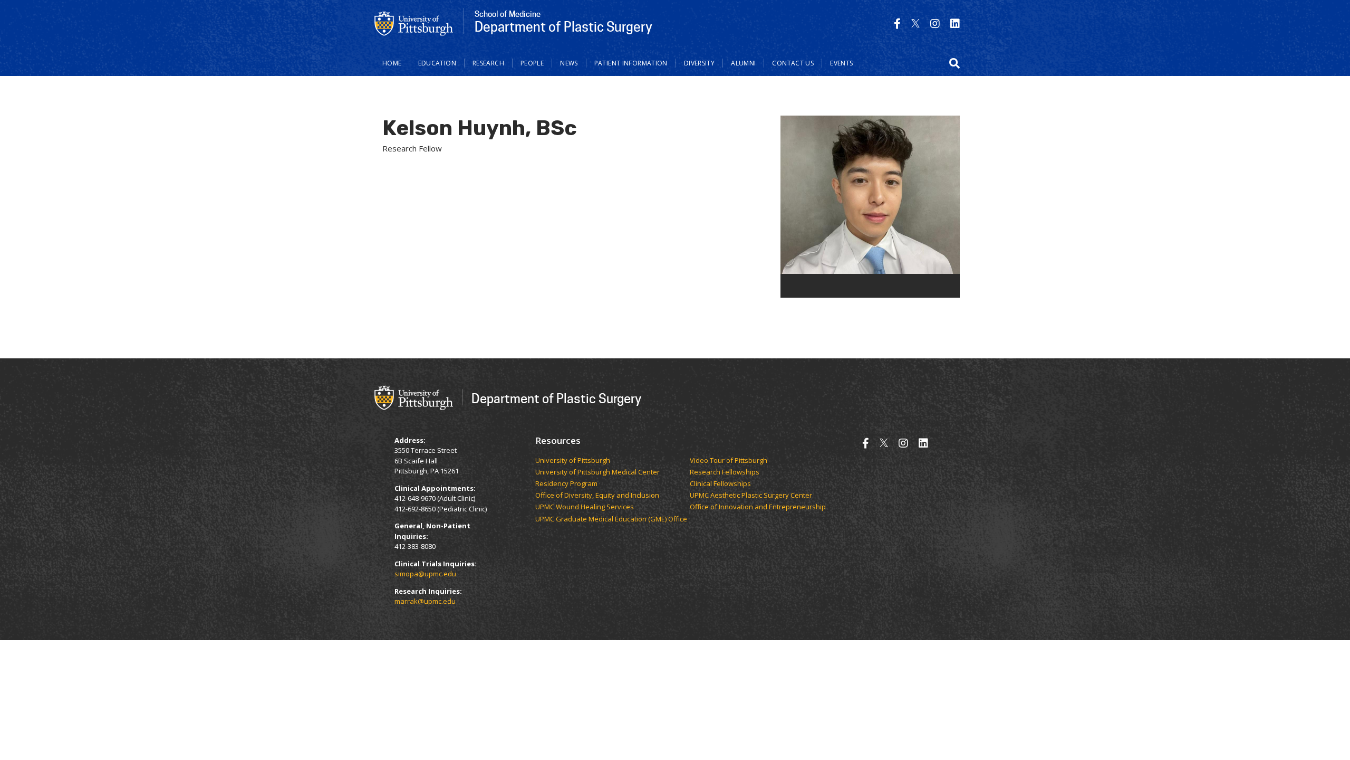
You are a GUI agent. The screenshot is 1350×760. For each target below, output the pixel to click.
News (569, 63)
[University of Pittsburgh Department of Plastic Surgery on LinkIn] (955, 23)
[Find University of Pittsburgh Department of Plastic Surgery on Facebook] (897, 23)
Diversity (699, 63)
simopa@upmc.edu (425, 573)
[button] (954, 63)
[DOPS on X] (915, 23)
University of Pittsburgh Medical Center (597, 472)
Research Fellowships (724, 472)
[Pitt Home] (414, 22)
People (532, 63)
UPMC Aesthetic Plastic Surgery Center (751, 495)
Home (392, 63)
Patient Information (631, 63)
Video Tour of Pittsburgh (728, 461)
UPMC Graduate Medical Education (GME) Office (611, 519)
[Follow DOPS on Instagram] (935, 23)
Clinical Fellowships (720, 484)
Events (841, 63)
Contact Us (793, 63)
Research (488, 63)
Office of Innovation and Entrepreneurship (758, 507)
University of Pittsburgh (572, 461)
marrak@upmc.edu (425, 601)
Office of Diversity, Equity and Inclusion (597, 495)
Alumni (743, 63)
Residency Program (566, 484)
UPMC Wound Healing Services (584, 507)
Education (437, 63)
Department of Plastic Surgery (556, 398)
